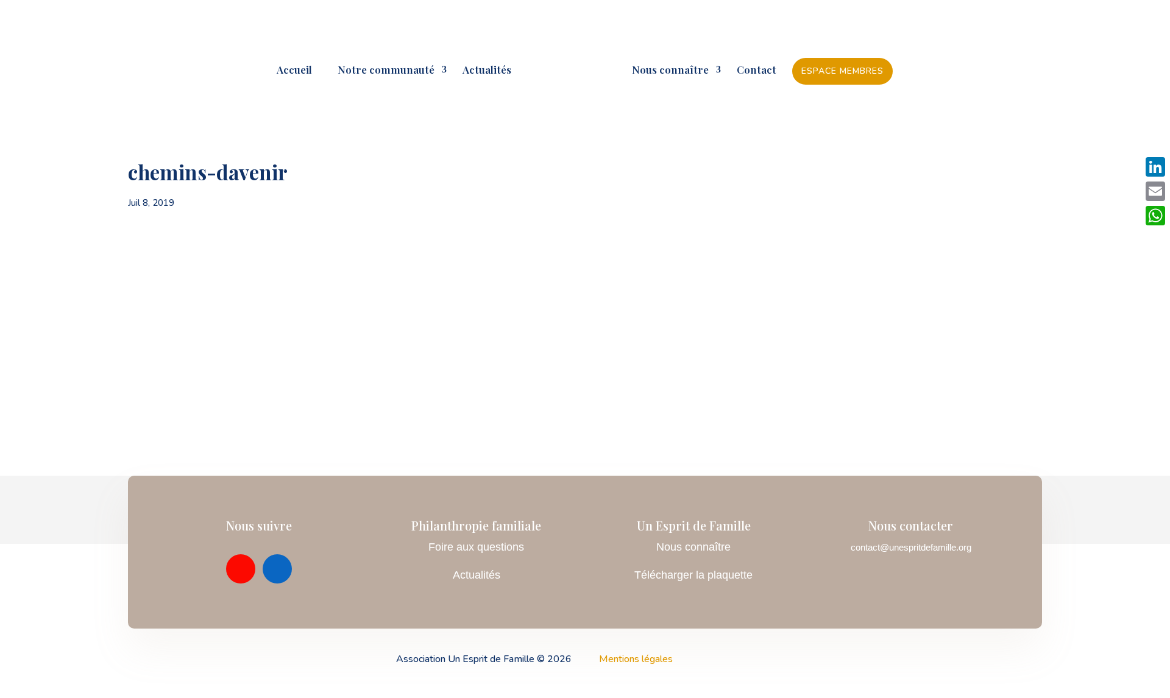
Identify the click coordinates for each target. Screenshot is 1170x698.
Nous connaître (670, 70)
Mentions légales (636, 659)
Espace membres (842, 71)
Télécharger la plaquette (693, 575)
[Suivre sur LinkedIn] (277, 568)
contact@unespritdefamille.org (911, 547)
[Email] (1155, 191)
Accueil (294, 70)
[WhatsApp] (1155, 215)
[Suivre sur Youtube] (240, 568)
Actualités (487, 70)
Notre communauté (381, 70)
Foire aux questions (476, 547)
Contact (756, 70)
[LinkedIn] (1155, 167)
